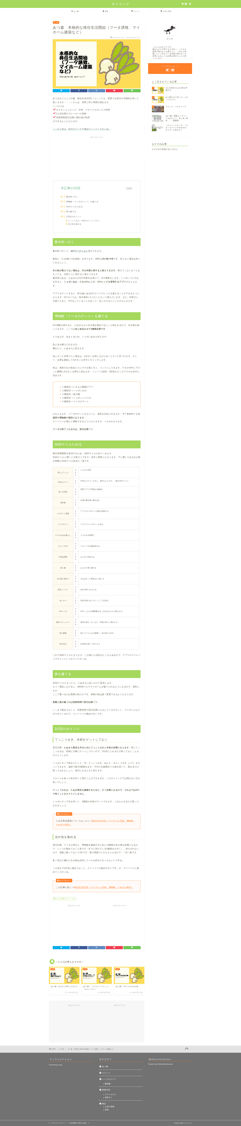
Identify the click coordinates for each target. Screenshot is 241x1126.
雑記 (104, 1104)
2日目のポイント (73, 216)
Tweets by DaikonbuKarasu (160, 1064)
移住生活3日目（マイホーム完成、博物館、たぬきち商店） (103, 887)
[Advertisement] (97, 157)
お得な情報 (167, 11)
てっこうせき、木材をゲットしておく (84, 221)
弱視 (106, 11)
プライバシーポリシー (58, 1123)
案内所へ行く (72, 197)
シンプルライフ (109, 1079)
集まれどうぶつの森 (69, 898)
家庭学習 (106, 1090)
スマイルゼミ (110, 1094)
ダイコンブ (120, 4)
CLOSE (129, 188)
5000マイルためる (74, 207)
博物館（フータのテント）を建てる (82, 202)
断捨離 (108, 1084)
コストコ (136, 11)
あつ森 (76, 11)
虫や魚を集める (74, 224)
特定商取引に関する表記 (78, 1123)
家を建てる (71, 211)
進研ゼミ (108, 1097)
